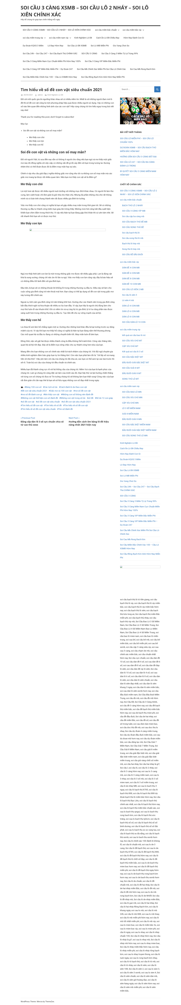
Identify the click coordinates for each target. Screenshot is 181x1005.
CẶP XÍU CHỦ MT (130, 346)
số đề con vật (28, 401)
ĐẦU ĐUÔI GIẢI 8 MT (131, 373)
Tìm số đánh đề (65, 409)
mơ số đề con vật (83, 391)
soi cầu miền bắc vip (132, 30)
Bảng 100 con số (33, 387)
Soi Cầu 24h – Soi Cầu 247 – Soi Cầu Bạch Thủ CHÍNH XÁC (50, 53)
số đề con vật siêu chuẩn (48, 401)
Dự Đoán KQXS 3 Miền (33, 45)
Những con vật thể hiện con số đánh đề (40, 398)
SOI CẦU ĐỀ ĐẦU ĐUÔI (132, 254)
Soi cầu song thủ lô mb (132, 238)
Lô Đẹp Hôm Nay (55, 45)
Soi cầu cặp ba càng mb (133, 216)
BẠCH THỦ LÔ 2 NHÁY (132, 205)
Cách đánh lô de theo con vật (73, 387)
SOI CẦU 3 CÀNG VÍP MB (133, 211)
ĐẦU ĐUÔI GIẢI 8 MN (132, 419)
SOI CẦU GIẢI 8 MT (131, 368)
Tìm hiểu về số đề (53, 405)
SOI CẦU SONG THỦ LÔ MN (135, 435)
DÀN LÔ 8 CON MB (131, 316)
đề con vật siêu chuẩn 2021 (34, 391)
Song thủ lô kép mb (131, 249)
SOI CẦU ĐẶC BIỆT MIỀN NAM (136, 424)
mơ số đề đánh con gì (32, 394)
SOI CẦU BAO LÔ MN (131, 392)
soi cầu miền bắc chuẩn (106, 30)
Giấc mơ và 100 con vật (61, 391)
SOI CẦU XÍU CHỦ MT (132, 340)
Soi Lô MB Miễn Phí (100, 45)
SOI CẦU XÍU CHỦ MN (132, 397)
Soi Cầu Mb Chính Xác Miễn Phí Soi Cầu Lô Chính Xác (101, 69)
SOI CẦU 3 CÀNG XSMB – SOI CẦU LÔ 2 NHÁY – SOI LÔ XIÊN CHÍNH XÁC (57, 30)
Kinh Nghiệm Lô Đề (83, 38)
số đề (90, 398)
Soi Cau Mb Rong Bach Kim (142, 69)
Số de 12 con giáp (104, 398)
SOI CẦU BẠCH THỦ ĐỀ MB (134, 222)
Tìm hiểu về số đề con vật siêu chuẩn (39, 409)
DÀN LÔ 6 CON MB (131, 311)
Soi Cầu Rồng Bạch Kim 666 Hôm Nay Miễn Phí (103, 77)
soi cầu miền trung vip (33, 38)
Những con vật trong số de (73, 398)
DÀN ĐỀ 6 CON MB (131, 273)
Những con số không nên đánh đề (77, 394)
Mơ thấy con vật (52, 394)
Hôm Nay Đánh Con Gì (133, 38)
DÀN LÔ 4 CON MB (131, 305)
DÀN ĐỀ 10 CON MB (131, 284)
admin (40, 95)
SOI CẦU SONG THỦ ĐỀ (133, 227)
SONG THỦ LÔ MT (130, 379)
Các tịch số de (50, 387)
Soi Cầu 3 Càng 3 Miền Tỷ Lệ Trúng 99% (119, 53)
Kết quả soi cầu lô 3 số (132, 351)
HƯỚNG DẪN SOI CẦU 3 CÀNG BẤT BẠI (138, 156)
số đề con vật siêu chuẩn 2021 (77, 401)
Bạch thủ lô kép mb (131, 243)
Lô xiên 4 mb (128, 300)
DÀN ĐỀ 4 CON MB (131, 267)
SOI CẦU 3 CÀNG (89, 53)
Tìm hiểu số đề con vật (32, 405)
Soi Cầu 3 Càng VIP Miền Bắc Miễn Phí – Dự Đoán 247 (48, 69)
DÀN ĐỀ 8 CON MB (131, 278)
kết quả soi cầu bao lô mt (134, 335)
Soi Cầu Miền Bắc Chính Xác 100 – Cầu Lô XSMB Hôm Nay (50, 77)
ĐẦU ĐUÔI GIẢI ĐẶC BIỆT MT (135, 362)
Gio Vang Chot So (121, 45)
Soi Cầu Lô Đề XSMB (77, 45)
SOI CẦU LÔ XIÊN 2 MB (133, 289)
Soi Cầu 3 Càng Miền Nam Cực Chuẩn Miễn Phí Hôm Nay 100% (52, 61)
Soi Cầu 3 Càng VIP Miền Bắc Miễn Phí (102, 61)
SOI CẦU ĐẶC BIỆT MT (132, 357)
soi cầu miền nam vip (58, 38)
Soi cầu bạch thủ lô (131, 232)
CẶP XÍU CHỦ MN (130, 403)
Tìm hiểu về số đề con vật (76, 405)
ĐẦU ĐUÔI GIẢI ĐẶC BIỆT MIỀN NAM (139, 430)
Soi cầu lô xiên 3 (129, 295)
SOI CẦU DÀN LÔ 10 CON (133, 322)
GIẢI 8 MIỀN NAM (130, 414)
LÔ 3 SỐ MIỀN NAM (131, 408)
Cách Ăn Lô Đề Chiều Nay (107, 38)
